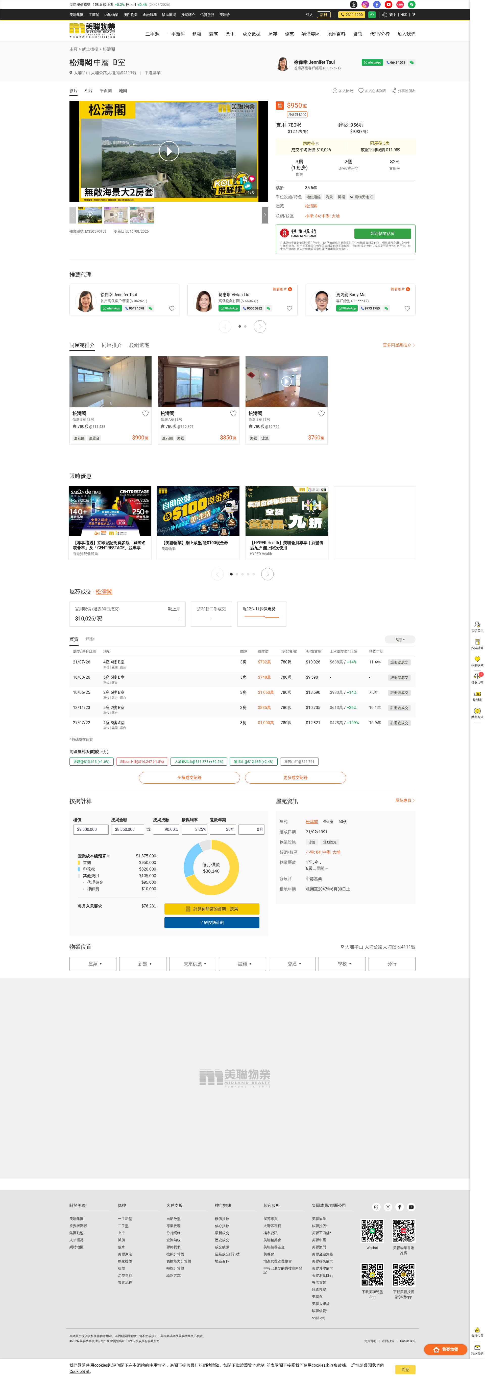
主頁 (73, 49)
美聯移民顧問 (322, 1261)
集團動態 (76, 1233)
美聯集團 (76, 15)
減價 (121, 1240)
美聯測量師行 (322, 1275)
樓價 (77, 819)
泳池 (312, 842)
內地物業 (111, 15)
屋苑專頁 (403, 800)
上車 (121, 1233)
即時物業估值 (383, 233)
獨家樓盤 (125, 1261)
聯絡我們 (173, 1247)
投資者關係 (78, 1226)
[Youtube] (411, 1207)
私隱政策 (388, 1341)
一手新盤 (125, 1219)
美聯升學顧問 (322, 1268)
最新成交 (222, 1233)
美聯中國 (319, 1240)
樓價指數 (222, 1219)
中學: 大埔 (331, 216)
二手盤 (123, 1226)
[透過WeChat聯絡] (412, 62)
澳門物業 (131, 15)
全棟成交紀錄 (189, 777)
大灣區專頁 (272, 1226)
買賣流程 (125, 1282)
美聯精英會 (272, 1240)
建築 (343, 125)
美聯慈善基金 (274, 1247)
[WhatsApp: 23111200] (372, 14)
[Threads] (376, 1207)
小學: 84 (312, 216)
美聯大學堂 (321, 1304)
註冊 (323, 15)
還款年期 (218, 819)
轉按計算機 (175, 1268)
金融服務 (150, 15)
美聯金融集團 (322, 1254)
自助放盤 (173, 1219)
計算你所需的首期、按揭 (215, 908)
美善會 (268, 1254)
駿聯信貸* (320, 1311)
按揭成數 (161, 819)
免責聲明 (370, 1341)
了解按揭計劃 (212, 922)
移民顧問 (169, 15)
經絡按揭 (319, 1289)
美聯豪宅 (125, 1254)
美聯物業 (319, 1219)
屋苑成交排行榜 (227, 1254)
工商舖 (94, 15)
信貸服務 (207, 15)
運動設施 (329, 842)
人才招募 (76, 1240)
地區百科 (222, 1261)
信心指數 (222, 1226)
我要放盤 (450, 1349)
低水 (121, 1247)
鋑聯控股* (320, 1226)
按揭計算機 (175, 1254)
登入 (309, 15)
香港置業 (319, 1282)
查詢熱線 (173, 1240)
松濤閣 (109, 49)
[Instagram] (388, 1207)
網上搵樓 (90, 49)
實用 (281, 125)
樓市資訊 (270, 1233)
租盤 (121, 1268)
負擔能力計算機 (178, 1261)
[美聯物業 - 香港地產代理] (92, 30)
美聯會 (225, 15)
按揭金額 (119, 819)
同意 (405, 1369)
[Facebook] (399, 1207)
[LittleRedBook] (404, 1231)
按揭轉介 (188, 15)
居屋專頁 (125, 1275)
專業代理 (173, 1226)
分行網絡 (173, 1233)
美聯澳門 (319, 1247)
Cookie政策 (79, 1371)
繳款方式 (173, 1275)
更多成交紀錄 (295, 777)
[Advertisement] (375, 523)
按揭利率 (190, 819)
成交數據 (222, 1247)
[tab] (82, 345)
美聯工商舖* (321, 1233)
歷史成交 (222, 1240)
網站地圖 (76, 1247)
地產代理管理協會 (277, 1261)
